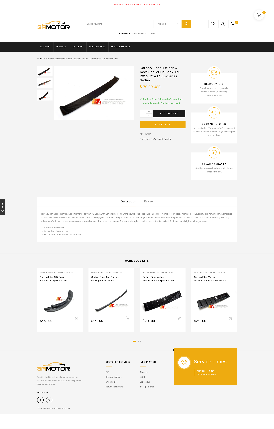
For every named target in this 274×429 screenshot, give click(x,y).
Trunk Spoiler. (164, 139)
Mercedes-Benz (139, 33)
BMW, (154, 139)
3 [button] (140, 341)
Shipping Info (112, 382)
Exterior (78, 47)
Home (40, 59)
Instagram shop (121, 47)
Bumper (50, 272)
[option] (94, 93)
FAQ (107, 372)
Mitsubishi (97, 272)
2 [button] (138, 341)
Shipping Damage (114, 377)
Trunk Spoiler (64, 272)
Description (128, 201)
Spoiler (152, 33)
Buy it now (163, 124)
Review (148, 201)
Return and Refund (114, 387)
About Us (144, 372)
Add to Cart (169, 113)
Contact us (145, 382)
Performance (97, 47)
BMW (42, 272)
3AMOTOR (45, 47)
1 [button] (134, 341)
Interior (61, 47)
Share (2, 204)
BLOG (142, 377)
